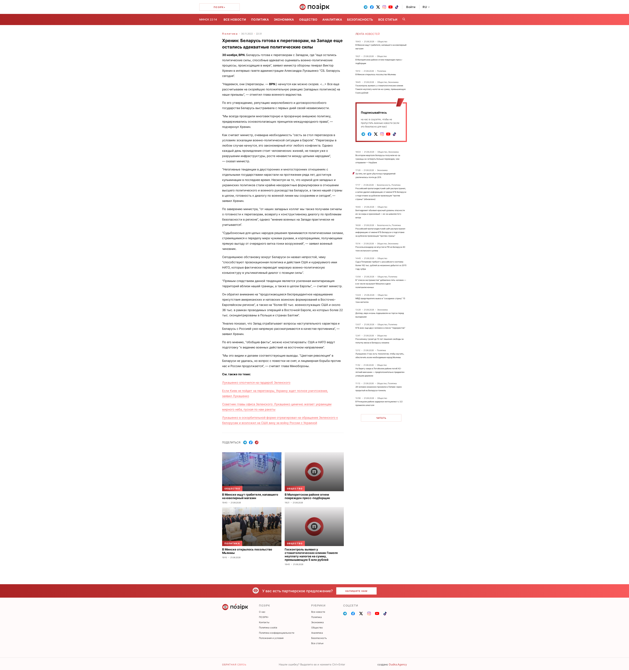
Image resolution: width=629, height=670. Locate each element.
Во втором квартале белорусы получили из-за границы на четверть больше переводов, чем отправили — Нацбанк (377, 159)
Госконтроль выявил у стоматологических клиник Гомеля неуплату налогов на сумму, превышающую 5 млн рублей (380, 89)
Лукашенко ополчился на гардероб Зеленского (256, 382)
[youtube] (390, 7)
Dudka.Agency (398, 664)
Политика (260, 19)
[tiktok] (396, 7)
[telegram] (365, 7)
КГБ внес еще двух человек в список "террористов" (380, 328)
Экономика (284, 19)
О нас (262, 611)
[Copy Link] (256, 442)
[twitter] (378, 7)
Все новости (235, 19)
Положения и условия (271, 638)
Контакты (264, 622)
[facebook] (371, 7)
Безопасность (360, 19)
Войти (411, 7)
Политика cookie (268, 627)
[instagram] (384, 7)
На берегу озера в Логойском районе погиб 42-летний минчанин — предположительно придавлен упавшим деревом (379, 372)
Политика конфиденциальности (276, 632)
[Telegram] (245, 442)
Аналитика (332, 19)
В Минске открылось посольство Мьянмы (375, 74)
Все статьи (387, 19)
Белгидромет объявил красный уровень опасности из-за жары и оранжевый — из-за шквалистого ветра (380, 214)
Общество (308, 19)
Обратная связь (234, 664)
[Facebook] (250, 442)
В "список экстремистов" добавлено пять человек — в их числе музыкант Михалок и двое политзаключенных (380, 283)
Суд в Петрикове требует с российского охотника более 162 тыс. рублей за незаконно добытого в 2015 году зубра (380, 265)
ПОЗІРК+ (264, 617)
